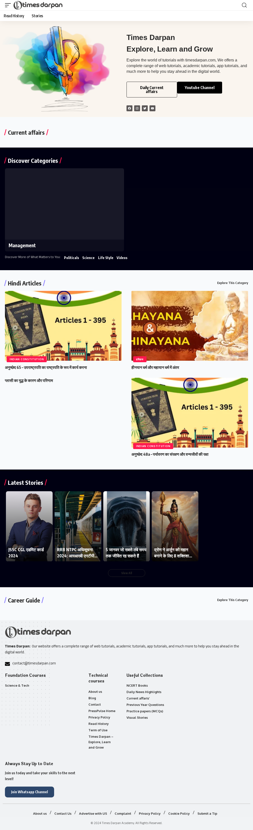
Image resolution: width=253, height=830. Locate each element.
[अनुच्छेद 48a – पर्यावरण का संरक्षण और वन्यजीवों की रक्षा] (189, 413)
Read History (98, 724)
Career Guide (24, 600)
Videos (122, 258)
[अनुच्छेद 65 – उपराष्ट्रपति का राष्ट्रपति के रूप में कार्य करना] (63, 326)
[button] (9, 5)
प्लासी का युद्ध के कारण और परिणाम (29, 380)
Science (88, 258)
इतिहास (140, 359)
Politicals (71, 258)
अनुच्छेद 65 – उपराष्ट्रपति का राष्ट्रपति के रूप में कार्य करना (46, 367)
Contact (94, 704)
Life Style (105, 258)
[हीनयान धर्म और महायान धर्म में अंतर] (189, 326)
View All (126, 573)
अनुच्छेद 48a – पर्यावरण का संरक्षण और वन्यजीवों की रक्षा (170, 454)
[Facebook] (129, 108)
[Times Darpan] (38, 5)
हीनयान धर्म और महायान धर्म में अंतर (155, 367)
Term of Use (97, 730)
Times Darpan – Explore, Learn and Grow (100, 742)
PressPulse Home (101, 711)
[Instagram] (137, 108)
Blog (92, 698)
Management (22, 245)
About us (95, 692)
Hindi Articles (25, 283)
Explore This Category (232, 283)
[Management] (64, 204)
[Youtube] (152, 108)
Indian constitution (27, 359)
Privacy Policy (99, 717)
